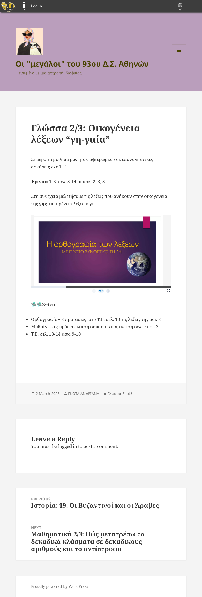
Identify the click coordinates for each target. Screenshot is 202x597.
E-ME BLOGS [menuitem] (24, 6)
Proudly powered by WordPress (59, 586)
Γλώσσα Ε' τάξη (121, 393)
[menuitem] (8, 6)
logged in (67, 446)
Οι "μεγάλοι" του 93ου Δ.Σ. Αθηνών (82, 63)
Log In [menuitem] (36, 6)
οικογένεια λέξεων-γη (72, 203)
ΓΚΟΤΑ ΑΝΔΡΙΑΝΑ (83, 393)
